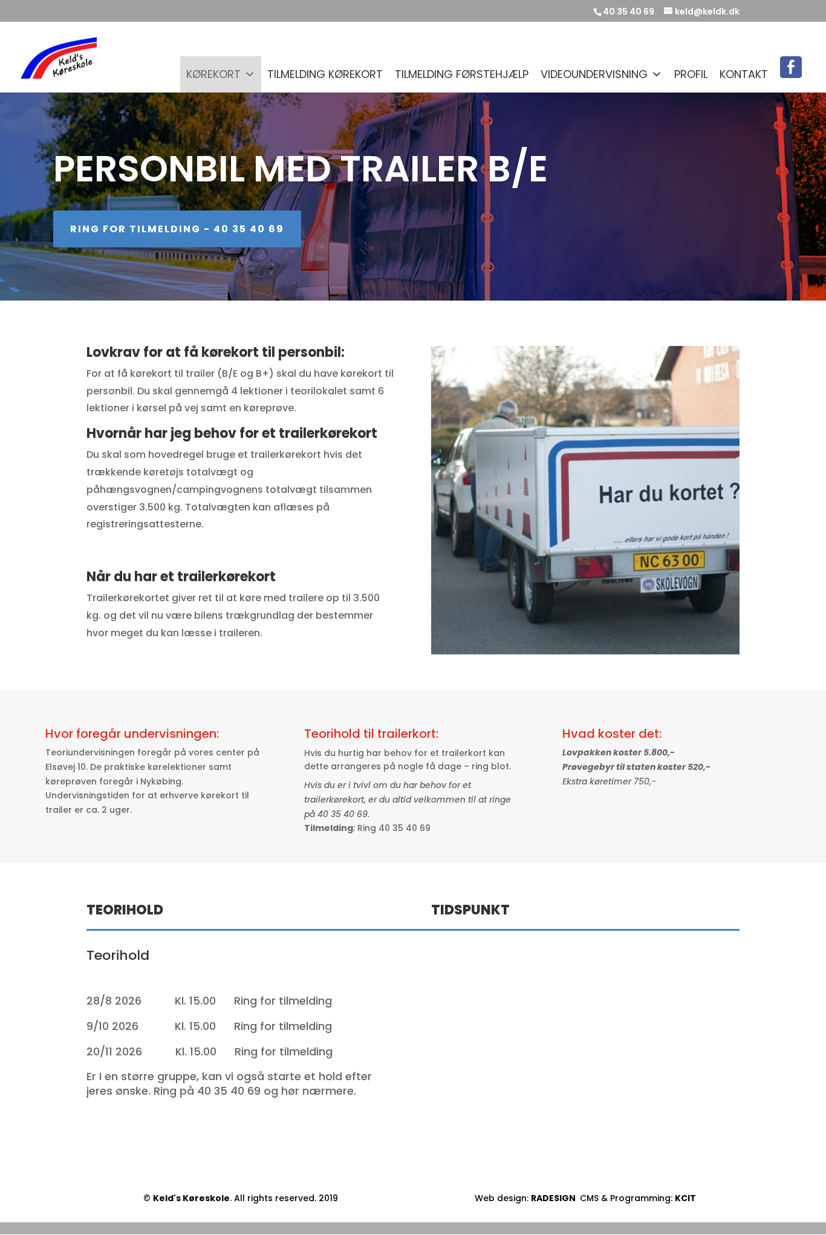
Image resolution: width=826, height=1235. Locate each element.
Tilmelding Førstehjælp (461, 74)
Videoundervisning (594, 74)
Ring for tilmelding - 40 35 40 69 (177, 229)
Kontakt (744, 74)
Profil (690, 74)
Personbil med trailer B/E (300, 168)
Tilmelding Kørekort (325, 74)
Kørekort (213, 74)
